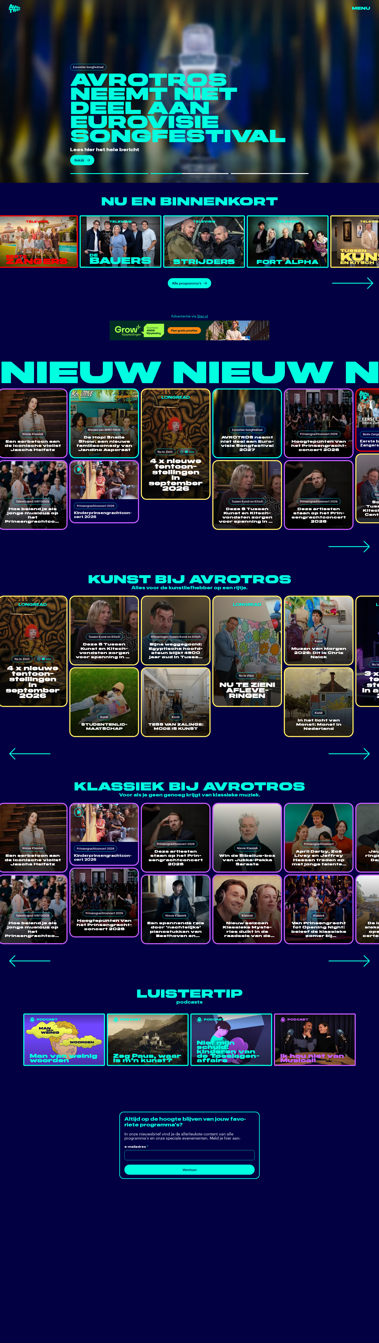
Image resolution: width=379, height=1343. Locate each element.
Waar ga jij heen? (88, 160)
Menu (361, 8)
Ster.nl (202, 316)
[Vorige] (30, 754)
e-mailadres (136, 1146)
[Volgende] (353, 283)
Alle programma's (186, 283)
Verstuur (189, 1169)
